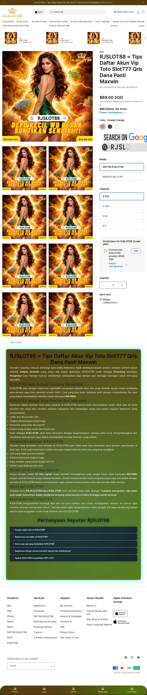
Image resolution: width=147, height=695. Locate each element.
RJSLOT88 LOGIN (58, 21)
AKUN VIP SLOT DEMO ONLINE (129, 21)
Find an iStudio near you (97, 612)
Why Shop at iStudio (97, 619)
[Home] (12, 12)
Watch (10, 622)
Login (44, 692)
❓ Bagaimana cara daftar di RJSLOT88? (30, 537)
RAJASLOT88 (39, 21)
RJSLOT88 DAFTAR (59, 26)
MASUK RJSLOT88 (113, 176)
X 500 (106, 196)
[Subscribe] (51, 666)
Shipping (117, 102)
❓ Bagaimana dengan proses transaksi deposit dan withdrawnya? (41, 551)
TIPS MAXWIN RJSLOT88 (15, 26)
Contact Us (66, 622)
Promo (15, 692)
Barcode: (121, 87)
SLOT (10, 637)
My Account (66, 606)
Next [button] (143, 2)
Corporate (39, 611)
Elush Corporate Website (99, 625)
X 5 (104, 225)
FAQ (62, 627)
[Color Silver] (117, 126)
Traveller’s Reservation (45, 637)
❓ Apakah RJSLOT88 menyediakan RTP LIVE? (33, 558)
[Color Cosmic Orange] (102, 127)
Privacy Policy (67, 632)
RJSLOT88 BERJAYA (81, 21)
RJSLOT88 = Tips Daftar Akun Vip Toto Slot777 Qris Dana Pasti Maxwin (73, 3)
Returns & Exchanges (71, 616)
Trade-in (38, 632)
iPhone (10, 616)
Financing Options (43, 627)
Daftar (73, 692)
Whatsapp (103, 692)
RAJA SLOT (23, 21)
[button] (7, 21)
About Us (91, 606)
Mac (9, 606)
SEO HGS (136, 673)
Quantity (104, 278)
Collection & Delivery (71, 611)
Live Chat (132, 692)
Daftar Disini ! (106, 3)
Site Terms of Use (69, 637)
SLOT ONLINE (102, 21)
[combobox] (77, 12)
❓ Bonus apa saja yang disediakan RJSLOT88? (33, 544)
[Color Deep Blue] (110, 126)
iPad (9, 611)
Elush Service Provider (45, 622)
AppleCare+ (40, 606)
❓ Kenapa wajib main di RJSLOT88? (28, 530)
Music (10, 627)
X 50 (105, 216)
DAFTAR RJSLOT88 (113, 167)
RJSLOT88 (7, 21)
